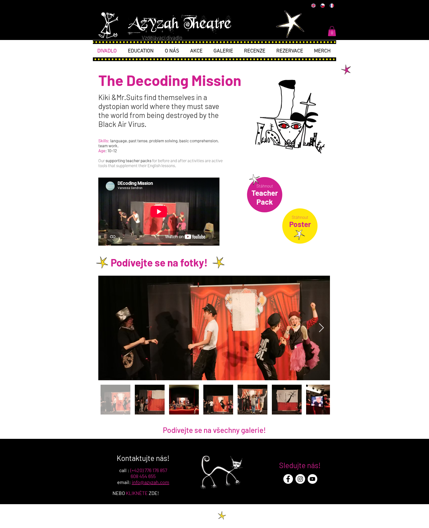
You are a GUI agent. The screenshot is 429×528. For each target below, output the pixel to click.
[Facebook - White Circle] (288, 479)
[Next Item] (321, 328)
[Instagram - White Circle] (300, 479)
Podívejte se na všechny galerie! (214, 429)
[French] (331, 5)
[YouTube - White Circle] (312, 479)
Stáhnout (264, 185)
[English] (313, 5)
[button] (332, 31)
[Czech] (322, 5)
